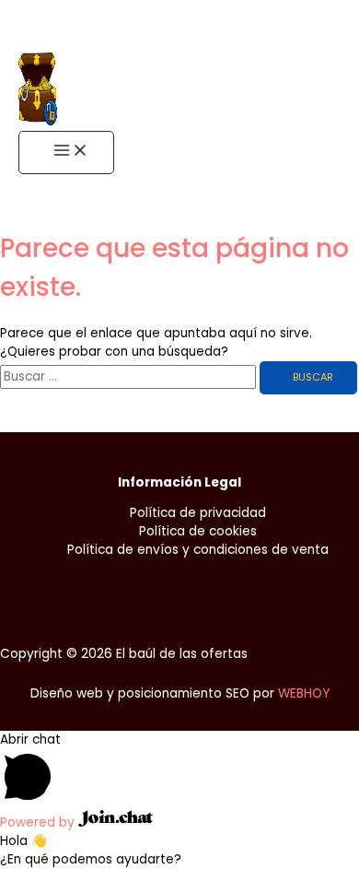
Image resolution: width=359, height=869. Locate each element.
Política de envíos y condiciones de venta (198, 549)
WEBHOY (304, 693)
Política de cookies (198, 531)
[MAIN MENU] (66, 152)
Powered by (39, 822)
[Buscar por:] (130, 376)
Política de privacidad (198, 513)
